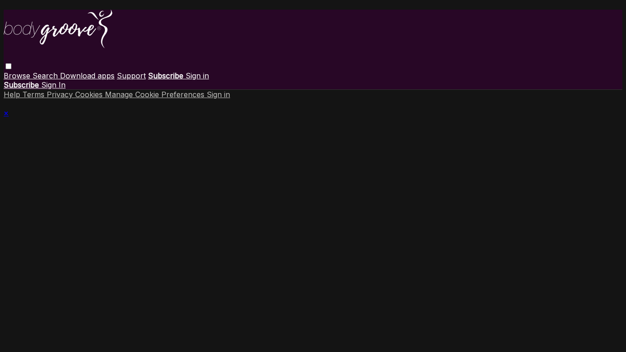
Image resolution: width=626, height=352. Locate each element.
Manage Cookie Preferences (156, 94)
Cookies (90, 94)
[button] (8, 66)
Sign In (53, 84)
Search (46, 75)
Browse (18, 75)
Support (131, 75)
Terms (34, 94)
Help (13, 94)
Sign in (197, 75)
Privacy (61, 94)
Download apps (87, 75)
